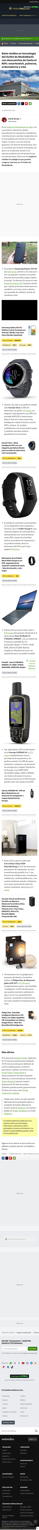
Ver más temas (8, 1422)
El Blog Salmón (25, 1490)
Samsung (23, 1408)
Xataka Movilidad (26, 1404)
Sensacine (23, 1464)
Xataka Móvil (6, 1453)
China (6, 43)
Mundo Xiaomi (7, 1462)
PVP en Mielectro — (10, 576)
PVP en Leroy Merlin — (12, 1030)
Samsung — (25, 345)
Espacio (5, 1400)
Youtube (23, 1362)
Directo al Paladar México (8, 1516)
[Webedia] (34, 1)
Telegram (21, 1108)
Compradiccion (7, 1496)
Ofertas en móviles (9, 15)
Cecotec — (8, 926)
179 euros (26, 410)
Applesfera (5, 1456)
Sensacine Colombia (26, 1513)
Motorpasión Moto (26, 1480)
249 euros (12, 271)
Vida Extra (23, 1453)
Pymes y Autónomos (26, 1493)
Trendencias (6, 1490)
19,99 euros (24, 983)
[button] (15, 118)
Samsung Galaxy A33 (13, 283)
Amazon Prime (20, 1058)
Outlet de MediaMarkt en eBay (20, 127)
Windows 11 (24, 1416)
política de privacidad (30, 1353)
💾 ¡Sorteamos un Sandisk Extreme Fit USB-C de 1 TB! (19, 38)
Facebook (18, 103)
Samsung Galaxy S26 (25, 43)
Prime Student (8, 1081)
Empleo (4, 1416)
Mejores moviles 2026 (24, 1332)
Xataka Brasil (6, 1510)
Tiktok (12, 1366)
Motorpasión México (27, 1516)
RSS (35, 1362)
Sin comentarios (10, 104)
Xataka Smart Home (8, 1459)
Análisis (23, 1396)
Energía (5, 1404)
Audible (15, 1093)
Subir (31, 1439)
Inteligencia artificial (9, 1412)
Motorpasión (24, 1477)
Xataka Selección (19, 8)
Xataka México (7, 1507)
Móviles (22, 1400)
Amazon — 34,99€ (26, 1035)
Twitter (22, 103)
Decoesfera (6, 1493)
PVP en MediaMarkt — (11, 458)
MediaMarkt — (9, 345)
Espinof (22, 1466)
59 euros (15, 549)
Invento (13, 43)
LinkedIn (8, 1366)
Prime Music (19, 1072)
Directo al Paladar (8, 1477)
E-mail (30, 103)
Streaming (6, 1396)
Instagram (27, 1362)
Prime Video (7, 1072)
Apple (4, 1408)
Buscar (36, 1431)
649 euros (8, 633)
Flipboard (26, 103)
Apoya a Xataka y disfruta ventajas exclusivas (19, 1380)
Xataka (4, 1450)
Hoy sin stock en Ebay (9, 350)
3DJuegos (23, 1450)
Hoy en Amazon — (11, 340)
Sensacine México (26, 1510)
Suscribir (32, 1349)
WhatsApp (10, 1362)
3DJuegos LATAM (25, 1507)
